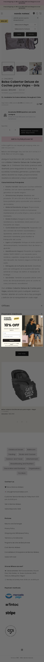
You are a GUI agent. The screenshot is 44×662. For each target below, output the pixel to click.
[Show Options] (19, 336)
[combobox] (11, 336)
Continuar (11, 340)
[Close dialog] (41, 317)
